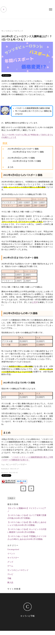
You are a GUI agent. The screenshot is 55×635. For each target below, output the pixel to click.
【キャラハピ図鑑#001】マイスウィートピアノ (26, 509)
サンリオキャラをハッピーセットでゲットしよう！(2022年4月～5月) (23, 488)
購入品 (10, 582)
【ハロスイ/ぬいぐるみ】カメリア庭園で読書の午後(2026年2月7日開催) (26, 516)
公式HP (35, 302)
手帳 (9, 578)
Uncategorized (13, 549)
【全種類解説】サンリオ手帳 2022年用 (31, 488)
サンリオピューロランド (12, 31)
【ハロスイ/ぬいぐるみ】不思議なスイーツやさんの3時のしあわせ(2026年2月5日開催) (26, 537)
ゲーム (10, 566)
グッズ (10, 562)
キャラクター (13, 558)
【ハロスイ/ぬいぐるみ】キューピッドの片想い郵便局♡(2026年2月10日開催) (26, 530)
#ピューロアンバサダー (16, 464)
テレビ (10, 574)
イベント (11, 554)
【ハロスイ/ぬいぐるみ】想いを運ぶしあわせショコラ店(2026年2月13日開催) (26, 523)
